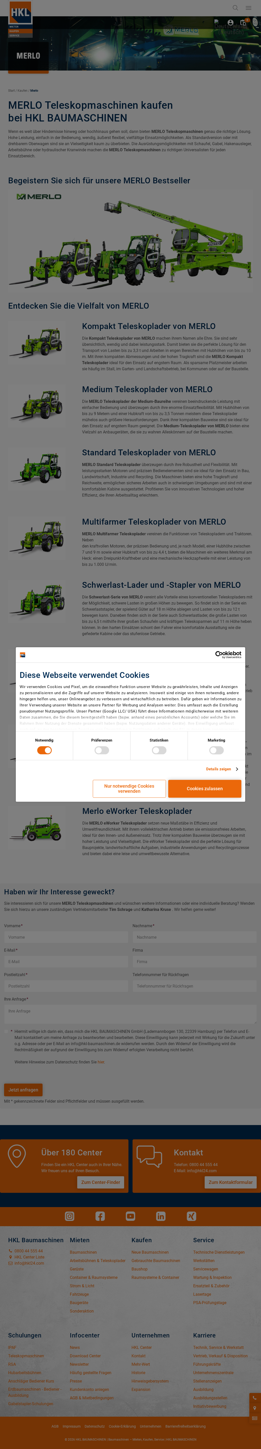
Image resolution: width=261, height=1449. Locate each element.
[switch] (102, 750)
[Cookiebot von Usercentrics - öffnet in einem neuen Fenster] (219, 655)
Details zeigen (218, 769)
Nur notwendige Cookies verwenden (129, 789)
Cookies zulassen (205, 788)
